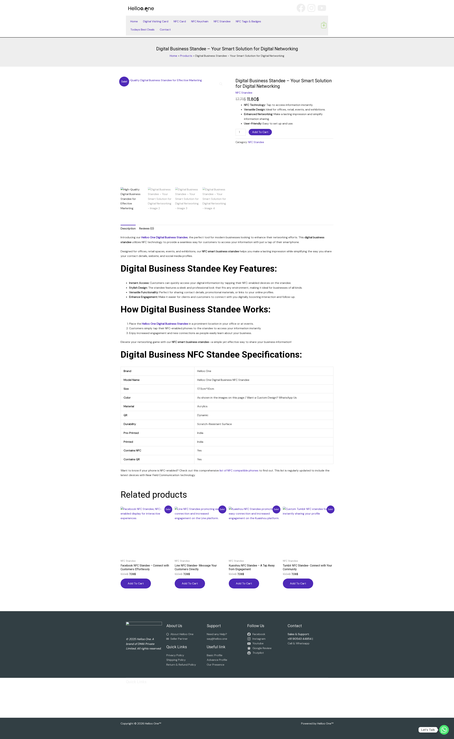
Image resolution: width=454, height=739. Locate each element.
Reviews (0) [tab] (146, 228)
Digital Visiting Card (155, 21)
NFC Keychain (199, 21)
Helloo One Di (164, 237)
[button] (221, 84)
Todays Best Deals (142, 29)
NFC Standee (222, 21)
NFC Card (180, 21)
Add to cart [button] (136, 583)
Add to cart (260, 132)
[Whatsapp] (444, 730)
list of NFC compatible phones (239, 470)
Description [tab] (128, 228)
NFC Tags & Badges (248, 21)
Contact (165, 29)
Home (134, 21)
